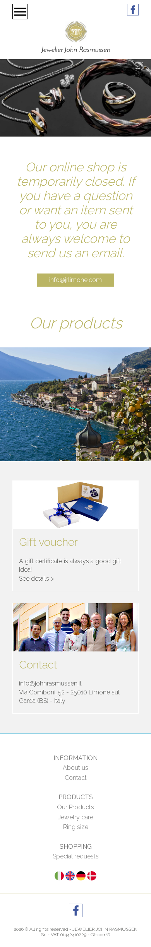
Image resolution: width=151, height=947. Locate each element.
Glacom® (100, 934)
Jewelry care (75, 817)
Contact (76, 777)
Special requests (76, 856)
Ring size (75, 827)
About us (75, 767)
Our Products (75, 807)
